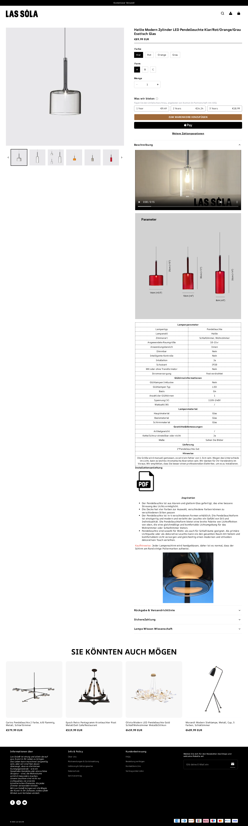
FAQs (128, 756)
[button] (222, 13)
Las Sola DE (20, 822)
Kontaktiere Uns (133, 766)
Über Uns (72, 756)
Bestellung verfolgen (135, 761)
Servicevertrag (75, 775)
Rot (149, 54)
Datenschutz (73, 771)
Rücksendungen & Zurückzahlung (83, 761)
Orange (162, 54)
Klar (138, 54)
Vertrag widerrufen (135, 771)
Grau (175, 54)
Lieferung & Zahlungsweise (80, 766)
